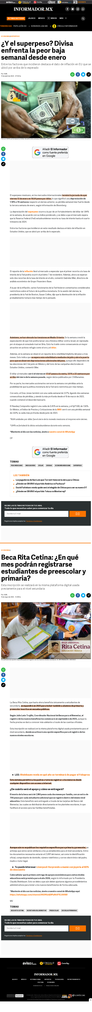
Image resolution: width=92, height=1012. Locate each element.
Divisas (49, 465)
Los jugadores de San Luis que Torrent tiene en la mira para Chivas (47, 480)
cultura (40, 982)
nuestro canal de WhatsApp (62, 432)
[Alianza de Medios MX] (66, 995)
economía (51, 982)
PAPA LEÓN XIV (19, 26)
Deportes (47, 979)
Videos (54, 18)
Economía (5, 36)
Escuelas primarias (69, 910)
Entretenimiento (73, 979)
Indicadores (30, 465)
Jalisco (31, 18)
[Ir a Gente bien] (63, 961)
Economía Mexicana (62, 465)
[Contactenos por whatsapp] (83, 9)
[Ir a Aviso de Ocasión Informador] (10, 1)
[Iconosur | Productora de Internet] (11, 995)
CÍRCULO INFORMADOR (67, 26)
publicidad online (52, 985)
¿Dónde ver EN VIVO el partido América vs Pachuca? (40, 484)
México (41, 18)
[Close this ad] (90, 999)
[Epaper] (63, 1)
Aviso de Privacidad (32, 999)
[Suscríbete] (79, 1)
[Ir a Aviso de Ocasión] (29, 961)
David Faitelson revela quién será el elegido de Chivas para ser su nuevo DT (51, 488)
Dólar (40, 465)
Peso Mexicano (16, 465)
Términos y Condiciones (34, 521)
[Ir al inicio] (33, 9)
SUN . (6, 74)
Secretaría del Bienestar (36, 910)
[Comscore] (78, 995)
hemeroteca (37, 985)
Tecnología (59, 979)
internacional (35, 979)
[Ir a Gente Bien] (36, 1)
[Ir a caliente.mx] (51, 1)
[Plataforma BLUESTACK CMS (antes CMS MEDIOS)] (19, 995)
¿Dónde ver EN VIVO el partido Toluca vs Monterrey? (41, 492)
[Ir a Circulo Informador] (23, 1)
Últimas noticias (16, 18)
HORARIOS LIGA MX (39, 26)
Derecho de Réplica (44, 999)
